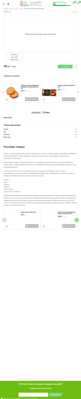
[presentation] (2, 92)
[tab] (36, 112)
